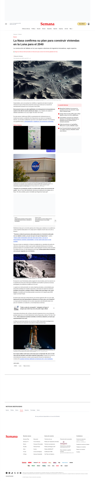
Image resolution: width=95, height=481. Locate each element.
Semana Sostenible (38, 454)
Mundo (20, 34)
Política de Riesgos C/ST (49, 446)
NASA (15, 365)
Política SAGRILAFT (48, 449)
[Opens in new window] (9, 473)
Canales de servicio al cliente (82, 444)
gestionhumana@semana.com (67, 452)
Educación (36, 439)
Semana (15, 34)
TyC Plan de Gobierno (49, 454)
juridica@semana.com (65, 447)
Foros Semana (37, 441)
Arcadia (24, 446)
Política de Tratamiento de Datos (51, 441)
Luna (20, 365)
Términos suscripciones (49, 444)
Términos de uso (48, 439)
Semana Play (26, 439)
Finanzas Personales (38, 444)
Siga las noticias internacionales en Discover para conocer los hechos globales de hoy (36, 51)
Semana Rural (37, 446)
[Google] (6, 473)
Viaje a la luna (26, 365)
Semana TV (25, 441)
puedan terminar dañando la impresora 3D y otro (36, 359)
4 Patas (24, 454)
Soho (24, 449)
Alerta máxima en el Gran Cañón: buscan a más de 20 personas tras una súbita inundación (43, 220)
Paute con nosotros (80, 449)
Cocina (35, 449)
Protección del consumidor (66, 439)
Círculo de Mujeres (38, 451)
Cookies (78, 451)
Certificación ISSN (48, 451)
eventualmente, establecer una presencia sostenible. (39, 121)
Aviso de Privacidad (11, 476)
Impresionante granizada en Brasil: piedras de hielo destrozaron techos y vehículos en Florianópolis (23, 220)
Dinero (24, 444)
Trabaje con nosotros (81, 446)
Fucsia (24, 451)
